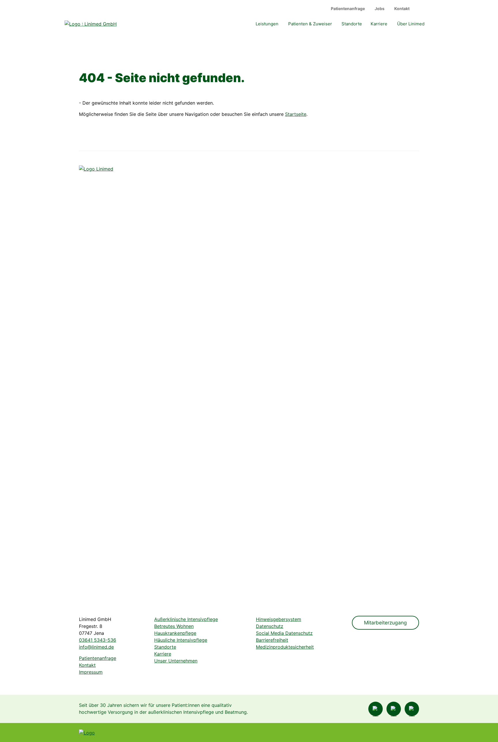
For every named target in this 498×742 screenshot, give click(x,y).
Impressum (91, 672)
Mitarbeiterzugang (385, 623)
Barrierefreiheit (272, 640)
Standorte (352, 24)
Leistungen (267, 24)
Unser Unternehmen (175, 661)
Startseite (295, 114)
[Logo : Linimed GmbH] (110, 381)
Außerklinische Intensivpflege (186, 619)
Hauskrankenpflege (175, 633)
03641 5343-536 (97, 640)
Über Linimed (411, 24)
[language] (422, 8)
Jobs (379, 8)
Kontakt (402, 8)
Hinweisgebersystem (278, 619)
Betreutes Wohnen (174, 626)
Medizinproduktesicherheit (285, 647)
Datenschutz (269, 626)
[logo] (91, 23)
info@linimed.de (96, 647)
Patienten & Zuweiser (310, 24)
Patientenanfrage (348, 8)
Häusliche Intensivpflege (180, 640)
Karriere (379, 24)
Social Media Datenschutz (284, 633)
